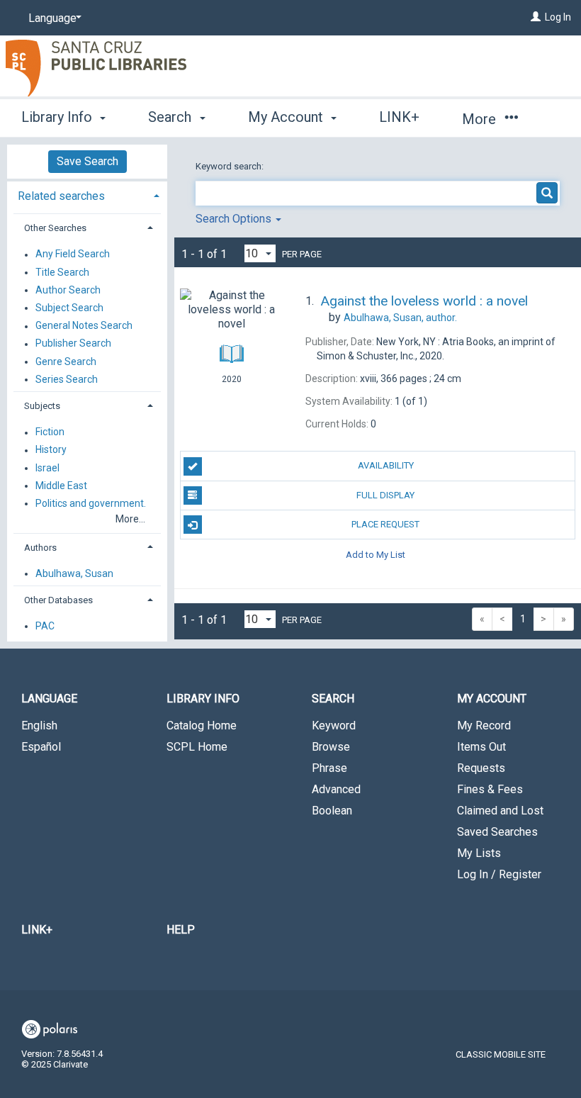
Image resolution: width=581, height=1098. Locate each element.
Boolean (332, 810)
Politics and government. (90, 503)
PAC (45, 626)
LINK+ (399, 116)
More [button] (481, 119)
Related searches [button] (61, 196)
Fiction (49, 432)
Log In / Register (499, 874)
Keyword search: (231, 166)
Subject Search (69, 307)
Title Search (62, 272)
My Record (484, 725)
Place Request (385, 524)
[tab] (87, 195)
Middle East (61, 485)
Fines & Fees (490, 789)
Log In (558, 17)
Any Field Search (72, 254)
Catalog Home (202, 725)
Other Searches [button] (55, 228)
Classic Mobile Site (501, 1054)
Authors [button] (40, 547)
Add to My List (375, 554)
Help (181, 929)
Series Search (66, 379)
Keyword (334, 725)
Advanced (336, 789)
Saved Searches (497, 832)
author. (400, 317)
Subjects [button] (42, 405)
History (51, 450)
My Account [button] (287, 116)
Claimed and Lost (500, 810)
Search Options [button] (235, 218)
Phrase (329, 768)
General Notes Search (83, 326)
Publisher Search (73, 343)
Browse (331, 747)
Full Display (385, 495)
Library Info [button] (58, 116)
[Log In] (536, 17)
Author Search (68, 290)
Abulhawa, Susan (74, 573)
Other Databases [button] (58, 600)
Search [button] (171, 116)
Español (41, 747)
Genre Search (65, 361)
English (39, 725)
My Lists (479, 853)
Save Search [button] (87, 161)
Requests (481, 768)
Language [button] (49, 698)
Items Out (481, 747)
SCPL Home (197, 747)
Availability (386, 465)
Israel (47, 468)
